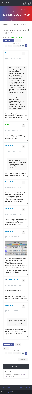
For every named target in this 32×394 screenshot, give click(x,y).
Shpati (13, 37)
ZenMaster (18, 37)
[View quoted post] (25, 68)
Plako (6, 53)
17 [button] (14, 45)
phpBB (10, 392)
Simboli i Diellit (14, 68)
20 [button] (23, 45)
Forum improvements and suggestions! (16, 31)
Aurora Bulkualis (14, 279)
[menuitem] (7, 3)
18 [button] (17, 45)
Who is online (9, 372)
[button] (6, 46)
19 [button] (20, 45)
